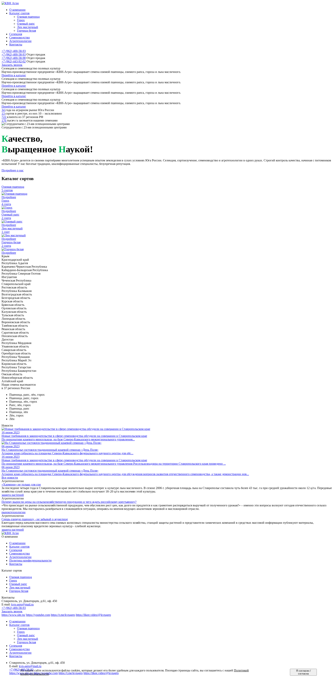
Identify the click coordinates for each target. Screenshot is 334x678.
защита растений (13, 495)
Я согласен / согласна (303, 672)
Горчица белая (18, 591)
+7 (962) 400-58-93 (14, 51)
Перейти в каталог (14, 75)
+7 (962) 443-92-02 (14, 61)
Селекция (15, 550)
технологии (18, 512)
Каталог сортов (19, 546)
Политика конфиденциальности (30, 560)
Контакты (15, 564)
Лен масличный (19, 587)
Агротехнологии (20, 557)
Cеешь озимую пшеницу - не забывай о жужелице (35, 519)
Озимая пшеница (20, 577)
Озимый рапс (18, 584)
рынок (6, 512)
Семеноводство (19, 553)
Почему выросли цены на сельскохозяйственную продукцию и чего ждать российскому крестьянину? (69, 501)
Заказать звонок (12, 65)
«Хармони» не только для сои (21, 484)
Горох (13, 580)
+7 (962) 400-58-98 (14, 58)
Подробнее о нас (13, 170)
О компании (17, 543)
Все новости (10, 477)
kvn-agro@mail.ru (22, 604)
